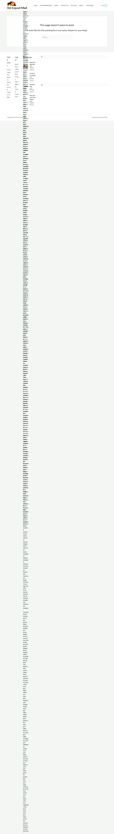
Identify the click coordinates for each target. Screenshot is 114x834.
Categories (89, 5)
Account (74, 5)
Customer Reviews (46, 5)
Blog (8, 97)
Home (35, 5)
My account (8, 87)
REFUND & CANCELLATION (17, 69)
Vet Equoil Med (17, 8)
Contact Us (64, 5)
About (81, 5)
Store (56, 5)
